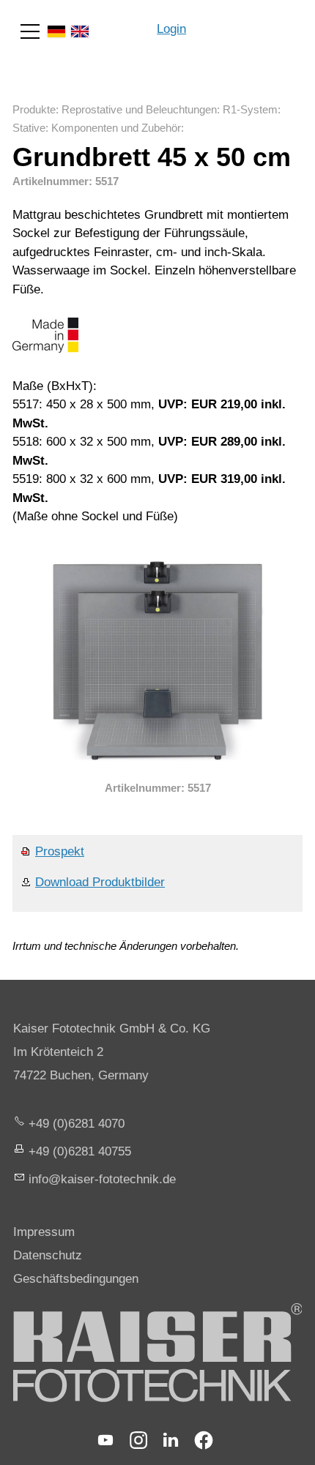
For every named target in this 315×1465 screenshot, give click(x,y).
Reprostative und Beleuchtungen (139, 109)
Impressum (44, 1232)
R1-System (250, 109)
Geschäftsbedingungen (75, 1279)
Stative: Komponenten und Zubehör (96, 127)
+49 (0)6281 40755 (80, 1151)
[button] (30, 31)
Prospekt (59, 851)
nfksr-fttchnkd (100, 1179)
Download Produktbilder (100, 882)
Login (171, 29)
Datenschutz (47, 1255)
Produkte (34, 109)
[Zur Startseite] (250, 22)
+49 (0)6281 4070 (77, 1124)
